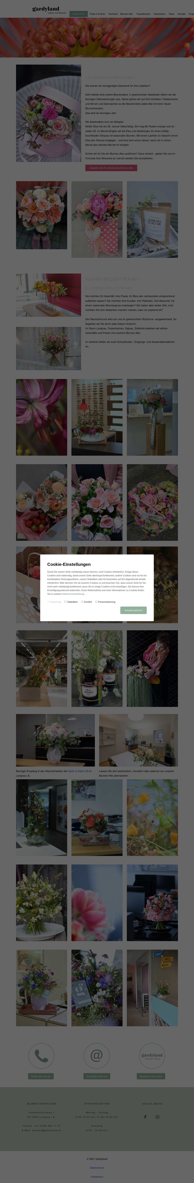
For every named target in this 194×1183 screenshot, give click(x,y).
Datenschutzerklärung (73, 594)
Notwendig (55, 602)
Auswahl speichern (133, 610)
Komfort (88, 602)
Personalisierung (106, 602)
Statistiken (72, 602)
